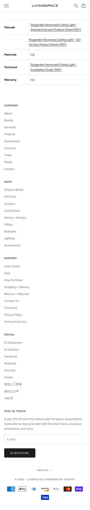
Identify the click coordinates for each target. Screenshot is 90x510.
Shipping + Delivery (17, 287)
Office (8, 224)
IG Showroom (13, 342)
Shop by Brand (13, 190)
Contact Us (11, 301)
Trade (8, 155)
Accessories (12, 245)
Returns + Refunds (16, 294)
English (43, 470)
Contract (10, 148)
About (8, 113)
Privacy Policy (13, 315)
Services (10, 127)
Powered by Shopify (60, 479)
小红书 (8, 398)
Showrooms (12, 141)
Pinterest (10, 363)
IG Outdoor (11, 349)
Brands (8, 120)
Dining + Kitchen (15, 217)
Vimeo (8, 377)
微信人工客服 (13, 384)
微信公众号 (11, 391)
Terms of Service (15, 321)
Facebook (10, 356)
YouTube (9, 370)
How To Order (13, 280)
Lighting (9, 238)
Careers (9, 169)
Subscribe (19, 453)
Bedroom (10, 231)
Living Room (12, 211)
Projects (9, 134)
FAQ (7, 273)
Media (8, 162)
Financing (10, 308)
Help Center (12, 266)
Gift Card (10, 196)
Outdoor (9, 204)
